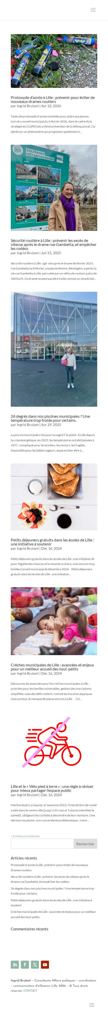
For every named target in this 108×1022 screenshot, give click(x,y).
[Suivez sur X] (35, 965)
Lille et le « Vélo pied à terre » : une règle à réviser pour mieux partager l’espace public (52, 788)
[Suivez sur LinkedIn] (15, 965)
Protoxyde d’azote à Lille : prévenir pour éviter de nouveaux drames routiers (53, 99)
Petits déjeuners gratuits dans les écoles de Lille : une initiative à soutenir (52, 541)
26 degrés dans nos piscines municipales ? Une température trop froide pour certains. (50, 418)
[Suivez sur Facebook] (25, 965)
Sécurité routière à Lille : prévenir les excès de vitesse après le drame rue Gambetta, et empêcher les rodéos (53, 244)
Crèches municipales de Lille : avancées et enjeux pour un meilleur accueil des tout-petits (52, 666)
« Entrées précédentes (25, 836)
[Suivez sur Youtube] (45, 965)
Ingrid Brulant (28, 106)
